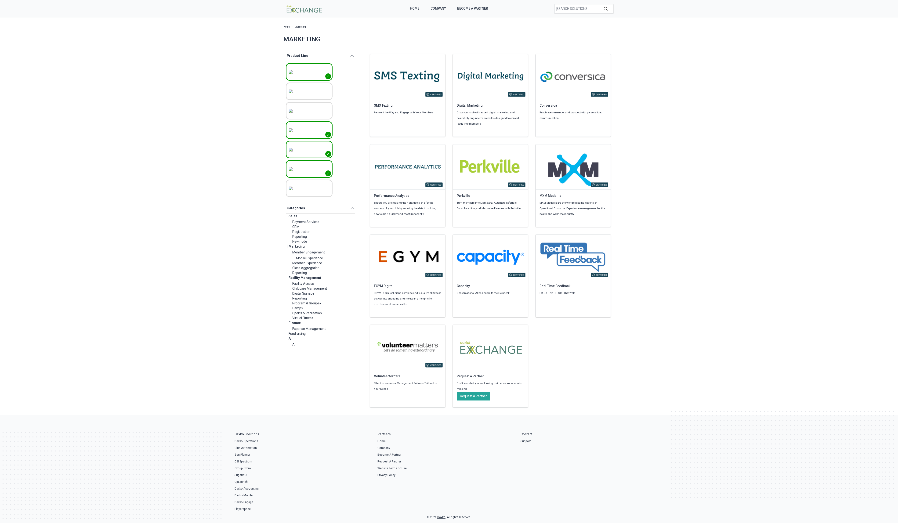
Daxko (441, 517)
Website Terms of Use (392, 468)
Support (526, 441)
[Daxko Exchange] (304, 8)
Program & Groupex (306, 303)
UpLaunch (241, 481)
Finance (295, 323)
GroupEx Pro (243, 468)
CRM (295, 227)
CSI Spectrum (243, 461)
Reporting (299, 236)
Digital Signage (303, 293)
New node (299, 241)
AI (290, 338)
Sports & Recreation (307, 313)
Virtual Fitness (302, 318)
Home (414, 8)
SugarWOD (242, 475)
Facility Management (305, 278)
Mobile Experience (309, 258)
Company (438, 8)
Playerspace (243, 509)
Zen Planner (242, 454)
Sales (293, 216)
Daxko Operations (246, 441)
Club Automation (246, 448)
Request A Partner (389, 461)
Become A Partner (472, 8)
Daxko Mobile (244, 495)
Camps (297, 308)
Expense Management (309, 329)
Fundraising (297, 333)
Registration (301, 232)
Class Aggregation (305, 268)
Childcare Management (309, 288)
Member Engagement (308, 252)
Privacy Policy (386, 475)
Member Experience (307, 263)
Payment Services (305, 222)
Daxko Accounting (247, 488)
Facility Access (303, 283)
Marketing (297, 246)
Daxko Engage (244, 502)
